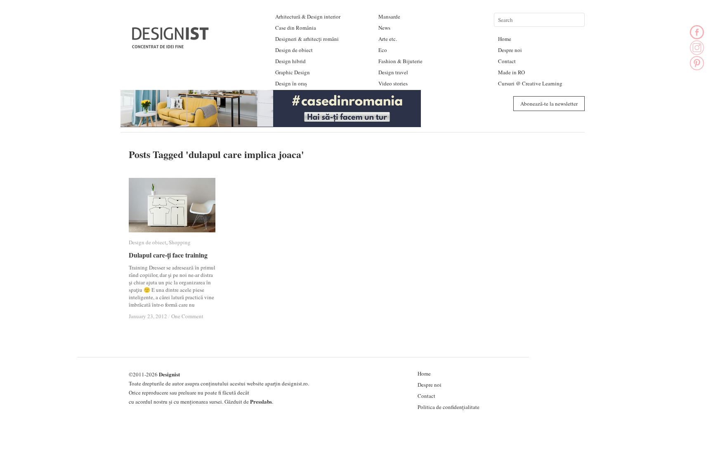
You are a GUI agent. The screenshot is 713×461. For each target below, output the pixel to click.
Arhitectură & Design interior (307, 16)
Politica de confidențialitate (448, 407)
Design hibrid (290, 61)
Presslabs (261, 401)
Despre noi (510, 50)
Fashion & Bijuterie (400, 61)
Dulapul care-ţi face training (168, 255)
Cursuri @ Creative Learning (530, 83)
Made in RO (511, 72)
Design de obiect (294, 50)
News (384, 27)
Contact (507, 61)
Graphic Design (292, 72)
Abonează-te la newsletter (549, 103)
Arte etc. (387, 39)
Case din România (295, 27)
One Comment (187, 316)
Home (504, 39)
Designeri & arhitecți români (307, 39)
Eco (382, 50)
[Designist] (171, 45)
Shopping (180, 242)
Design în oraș (291, 83)
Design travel (393, 72)
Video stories (393, 83)
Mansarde (389, 16)
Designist (169, 374)
